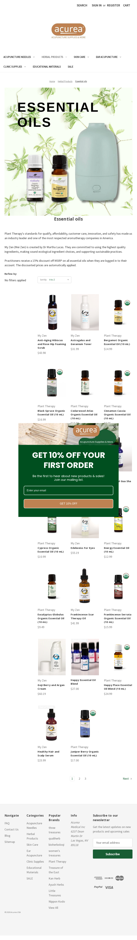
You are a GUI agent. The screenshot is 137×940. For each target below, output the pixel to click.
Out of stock (85, 657)
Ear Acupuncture (106, 57)
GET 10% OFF (68, 503)
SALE (70, 66)
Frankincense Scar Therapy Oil (82, 616)
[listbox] (60, 280)
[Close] (115, 427)
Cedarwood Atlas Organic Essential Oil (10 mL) (84, 414)
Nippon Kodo (57, 901)
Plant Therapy (57, 861)
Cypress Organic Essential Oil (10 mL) (51, 549)
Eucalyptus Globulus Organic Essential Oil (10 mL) (51, 618)
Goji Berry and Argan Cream (51, 686)
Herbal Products (52, 57)
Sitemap (10, 842)
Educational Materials (47, 66)
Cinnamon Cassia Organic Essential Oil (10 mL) (117, 414)
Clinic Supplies (13, 66)
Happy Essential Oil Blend (83, 681)
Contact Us (12, 829)
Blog (7, 835)
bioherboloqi (56, 845)
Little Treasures (55, 893)
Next (126, 778)
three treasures (54, 830)
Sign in (97, 5)
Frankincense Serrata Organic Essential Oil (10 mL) (117, 618)
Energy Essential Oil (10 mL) (116, 549)
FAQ (7, 823)
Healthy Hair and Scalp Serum (48, 753)
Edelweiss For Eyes (83, 548)
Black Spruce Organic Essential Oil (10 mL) (51, 412)
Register (113, 5)
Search (82, 5)
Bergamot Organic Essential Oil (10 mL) (117, 342)
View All (53, 908)
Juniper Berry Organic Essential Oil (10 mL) (85, 753)
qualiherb (54, 838)
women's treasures (54, 853)
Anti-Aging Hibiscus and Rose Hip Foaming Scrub (52, 343)
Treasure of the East (56, 870)
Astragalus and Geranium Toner (81, 342)
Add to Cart (51, 312)
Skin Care (79, 57)
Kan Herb (54, 878)
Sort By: (43, 279)
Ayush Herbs (56, 884)
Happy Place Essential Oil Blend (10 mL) (118, 686)
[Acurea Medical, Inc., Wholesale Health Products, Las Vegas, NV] (18, 920)
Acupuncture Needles (17, 57)
